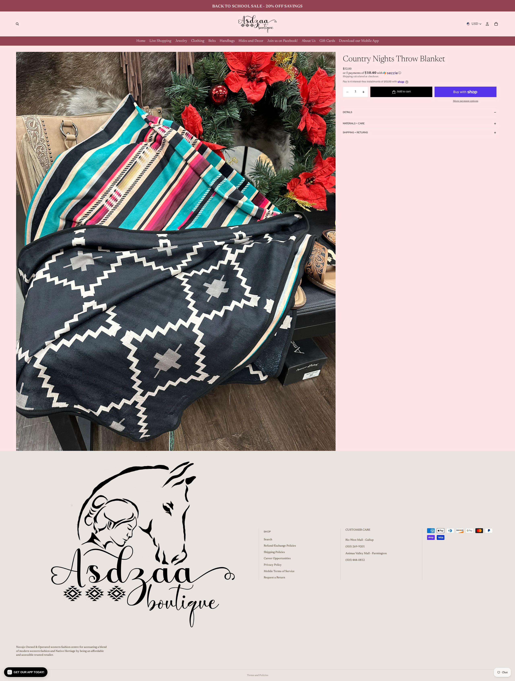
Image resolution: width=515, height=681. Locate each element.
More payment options (465, 101)
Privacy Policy (273, 565)
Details (347, 112)
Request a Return (274, 577)
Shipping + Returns (355, 132)
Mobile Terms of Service (279, 571)
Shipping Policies (274, 552)
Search (268, 539)
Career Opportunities (277, 558)
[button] (419, 73)
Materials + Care (354, 123)
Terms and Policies (257, 675)
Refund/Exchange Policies (280, 546)
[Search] (17, 23)
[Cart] (496, 23)
